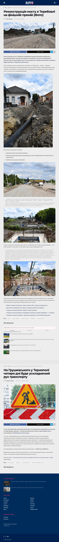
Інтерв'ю (6, 502)
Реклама (32, 505)
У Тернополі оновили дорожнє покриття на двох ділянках (21, 310)
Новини (9, 7)
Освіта (32, 502)
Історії (5, 503)
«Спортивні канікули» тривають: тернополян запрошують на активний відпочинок (28, 315)
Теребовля (33, 318)
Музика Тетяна (10, 380)
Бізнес (5, 498)
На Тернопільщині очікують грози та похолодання (21, 333)
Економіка (6, 500)
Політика (32, 503)
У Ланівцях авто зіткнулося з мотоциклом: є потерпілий (23, 345)
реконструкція (10, 462)
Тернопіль (18, 462)
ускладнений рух (26, 462)
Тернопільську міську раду (21, 433)
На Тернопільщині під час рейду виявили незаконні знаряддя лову (25, 350)
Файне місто (21, 60)
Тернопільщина (40, 318)
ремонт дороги (15, 318)
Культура (6, 507)
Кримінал (6, 505)
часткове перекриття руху (38, 462)
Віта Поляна (9, 19)
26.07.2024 (17, 19)
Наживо (32, 498)
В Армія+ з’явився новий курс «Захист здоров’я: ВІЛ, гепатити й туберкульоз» (27, 305)
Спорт (31, 507)
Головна (5, 7)
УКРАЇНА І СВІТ (34, 509)
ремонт (9, 318)
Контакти (6, 519)
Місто (23, 380)
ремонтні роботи (25, 318)
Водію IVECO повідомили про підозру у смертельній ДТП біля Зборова (25, 308)
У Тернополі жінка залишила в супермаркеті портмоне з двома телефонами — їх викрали (30, 312)
